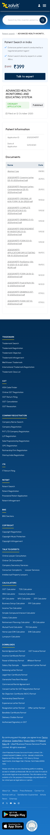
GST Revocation (9, 406)
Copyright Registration (12, 532)
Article (43, 795)
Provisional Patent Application (15, 496)
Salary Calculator (9, 618)
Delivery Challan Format (12, 717)
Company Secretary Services (15, 565)
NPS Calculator (24, 599)
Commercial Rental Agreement (16, 684)
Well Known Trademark (12, 362)
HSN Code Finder (9, 387)
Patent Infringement (11, 500)
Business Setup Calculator (13, 603)
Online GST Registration (12, 392)
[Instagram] (18, 803)
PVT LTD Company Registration (15, 431)
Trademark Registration (12, 348)
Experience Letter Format (13, 703)
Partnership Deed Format (13, 698)
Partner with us (8, 795)
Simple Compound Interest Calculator (18, 613)
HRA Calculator (8, 594)
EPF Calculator (40, 599)
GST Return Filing (10, 397)
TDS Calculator (25, 589)
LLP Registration (9, 436)
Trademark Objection (11, 353)
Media (15, 791)
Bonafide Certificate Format (14, 713)
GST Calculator (9, 589)
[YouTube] (11, 803)
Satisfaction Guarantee (28, 795)
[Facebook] (3, 803)
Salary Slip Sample (10, 665)
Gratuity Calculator (26, 594)
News (4, 799)
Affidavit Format (34, 660)
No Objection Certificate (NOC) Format (19, 694)
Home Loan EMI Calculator (13, 632)
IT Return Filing (8, 471)
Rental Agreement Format (13, 651)
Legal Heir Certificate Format (14, 675)
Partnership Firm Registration (14, 450)
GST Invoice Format (37, 651)
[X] (7, 803)
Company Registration (12, 427)
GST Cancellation (10, 401)
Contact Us (39, 791)
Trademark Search (10, 343)
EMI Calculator (34, 632)
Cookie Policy (17, 741)
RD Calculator (39, 622)
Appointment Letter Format (34, 665)
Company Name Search (12, 422)
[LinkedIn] (15, 803)
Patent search (8, 33)
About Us (6, 791)
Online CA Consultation (12, 560)
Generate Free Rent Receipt (15, 679)
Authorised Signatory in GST (14, 722)
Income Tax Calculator (12, 608)
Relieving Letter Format (12, 670)
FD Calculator (31, 627)
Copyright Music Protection (13, 536)
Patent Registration (10, 491)
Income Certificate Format (13, 656)
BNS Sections (8, 516)
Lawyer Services (32, 570)
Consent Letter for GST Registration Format (21, 689)
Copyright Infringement (12, 541)
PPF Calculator (34, 603)
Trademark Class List (11, 372)
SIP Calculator (8, 599)
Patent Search (8, 486)
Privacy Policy (29, 741)
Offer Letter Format (36, 708)
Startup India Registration (13, 455)
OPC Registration (9, 446)
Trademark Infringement (13, 358)
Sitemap (13, 799)
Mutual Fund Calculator (12, 627)
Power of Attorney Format (13, 660)
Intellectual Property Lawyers (15, 575)
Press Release (26, 791)
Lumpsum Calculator (11, 637)
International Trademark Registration (18, 367)
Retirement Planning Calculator (16, 622)
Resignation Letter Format (13, 708)
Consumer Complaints (12, 570)
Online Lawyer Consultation (14, 556)
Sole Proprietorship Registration (15, 441)
